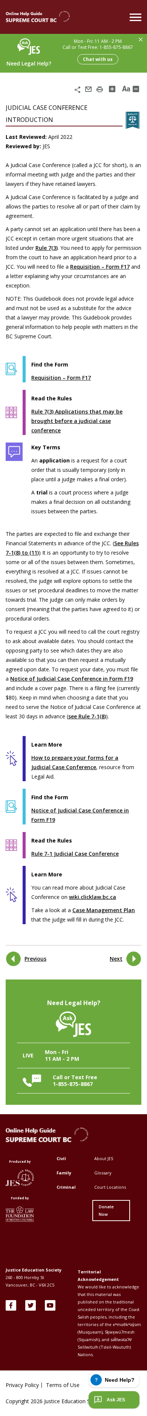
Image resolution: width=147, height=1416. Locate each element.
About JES (103, 1158)
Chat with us (98, 59)
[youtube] (50, 1305)
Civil (61, 1158)
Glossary (103, 1173)
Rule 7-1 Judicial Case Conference (75, 853)
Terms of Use (63, 1385)
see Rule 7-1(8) (87, 716)
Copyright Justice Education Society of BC (63, 1401)
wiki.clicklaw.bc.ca (92, 896)
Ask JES (116, 1399)
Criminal (66, 1187)
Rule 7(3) (46, 247)
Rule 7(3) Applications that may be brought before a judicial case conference (76, 421)
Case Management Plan (103, 910)
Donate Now (106, 1210)
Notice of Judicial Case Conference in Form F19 (71, 678)
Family (64, 1173)
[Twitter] (30, 1305)
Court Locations (110, 1187)
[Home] (38, 17)
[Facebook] (11, 1305)
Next (116, 958)
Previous (35, 958)
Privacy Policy (22, 1385)
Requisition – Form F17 (100, 266)
